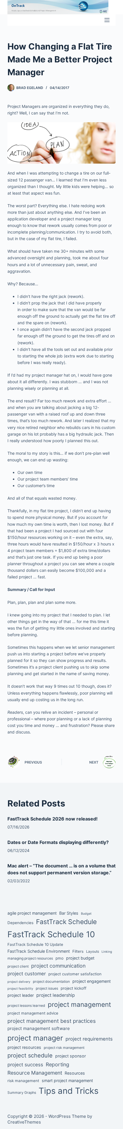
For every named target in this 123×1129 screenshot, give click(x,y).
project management (79, 1004)
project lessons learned (26, 1005)
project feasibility (20, 988)
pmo (59, 958)
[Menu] (107, 20)
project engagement (91, 981)
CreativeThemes (24, 1122)
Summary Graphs (21, 1092)
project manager (35, 1038)
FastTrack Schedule (66, 922)
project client (18, 966)
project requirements (89, 1039)
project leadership (55, 995)
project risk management (64, 1047)
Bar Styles (68, 913)
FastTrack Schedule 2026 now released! (52, 819)
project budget (80, 958)
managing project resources (30, 958)
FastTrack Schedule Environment (38, 951)
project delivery (18, 982)
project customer (26, 973)
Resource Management (34, 1073)
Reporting (57, 1064)
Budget (86, 914)
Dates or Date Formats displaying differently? (58, 842)
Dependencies (20, 922)
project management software (38, 1028)
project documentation (51, 981)
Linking (107, 952)
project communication (58, 966)
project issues (47, 988)
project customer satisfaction (75, 974)
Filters (78, 951)
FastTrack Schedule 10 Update (35, 944)
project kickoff (73, 988)
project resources (24, 1047)
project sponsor (70, 1055)
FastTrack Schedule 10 (51, 934)
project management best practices (51, 1021)
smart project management (67, 1080)
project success (25, 1064)
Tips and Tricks (68, 1091)
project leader (20, 995)
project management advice (32, 1013)
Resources (75, 1073)
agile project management (32, 913)
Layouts (92, 951)
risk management (23, 1080)
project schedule (30, 1055)
